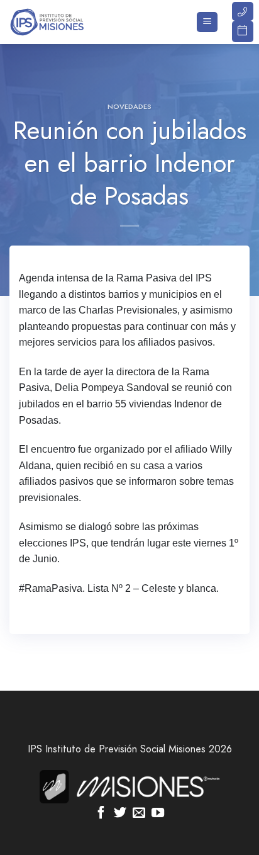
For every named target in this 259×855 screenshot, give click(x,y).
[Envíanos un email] (139, 813)
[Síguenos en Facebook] (101, 813)
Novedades (129, 106)
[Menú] (207, 22)
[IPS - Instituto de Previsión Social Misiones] (72, 22)
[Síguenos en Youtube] (158, 813)
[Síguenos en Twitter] (120, 813)
